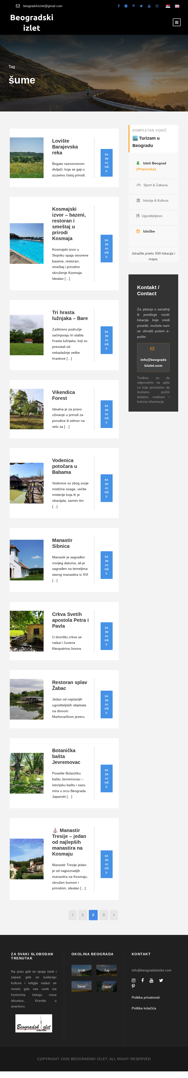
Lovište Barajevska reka (65, 146)
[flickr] (126, 6)
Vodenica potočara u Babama (64, 466)
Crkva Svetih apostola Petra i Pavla (70, 620)
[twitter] (141, 6)
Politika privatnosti (146, 997)
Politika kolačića (144, 1008)
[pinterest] (133, 6)
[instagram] (157, 6)
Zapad (106, 986)
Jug (106, 970)
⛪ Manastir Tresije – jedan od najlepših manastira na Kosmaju (69, 842)
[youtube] (149, 6)
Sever (81, 986)
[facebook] (118, 6)
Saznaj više (107, 162)
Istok (81, 970)
